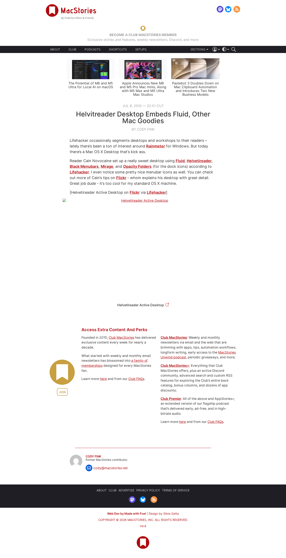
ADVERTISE (126, 490)
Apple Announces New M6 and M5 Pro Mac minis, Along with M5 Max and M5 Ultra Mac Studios (143, 89)
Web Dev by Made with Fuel (126, 513)
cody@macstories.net (110, 468)
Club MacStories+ (175, 366)
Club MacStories (121, 338)
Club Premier (171, 399)
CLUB (72, 49)
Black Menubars (84, 166)
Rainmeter (155, 146)
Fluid (180, 161)
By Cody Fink (143, 129)
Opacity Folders (137, 166)
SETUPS (141, 49)
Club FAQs (136, 379)
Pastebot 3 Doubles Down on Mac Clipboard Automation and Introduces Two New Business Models (195, 89)
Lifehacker (79, 172)
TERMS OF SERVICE (175, 490)
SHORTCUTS (118, 49)
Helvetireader (199, 161)
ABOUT (55, 49)
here (103, 379)
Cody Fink (93, 456)
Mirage (107, 166)
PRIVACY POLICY (148, 490)
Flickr (121, 178)
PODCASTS (92, 49)
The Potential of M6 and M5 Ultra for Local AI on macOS (90, 85)
